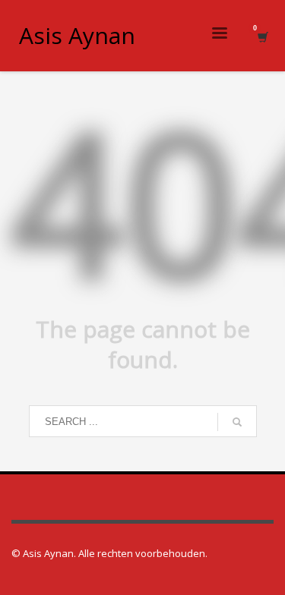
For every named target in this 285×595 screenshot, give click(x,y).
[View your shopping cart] (262, 36)
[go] (237, 422)
